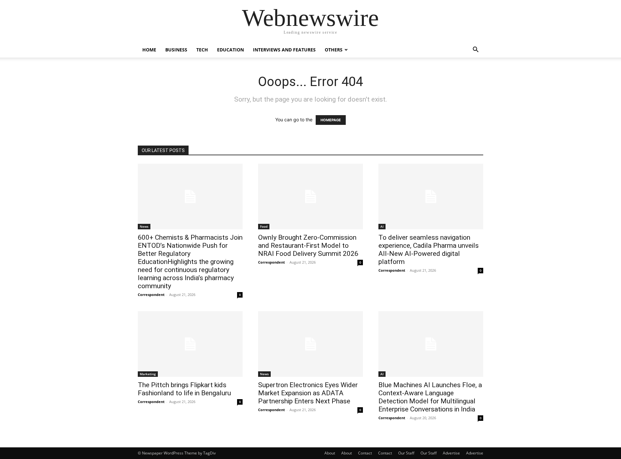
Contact (365, 453)
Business (176, 50)
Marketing (148, 374)
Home (149, 50)
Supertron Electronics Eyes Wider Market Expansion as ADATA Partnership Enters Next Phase (308, 393)
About (329, 453)
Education (230, 50)
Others (334, 50)
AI (382, 226)
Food (263, 226)
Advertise (451, 453)
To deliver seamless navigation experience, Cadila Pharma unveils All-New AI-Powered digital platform (428, 250)
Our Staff (406, 453)
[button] (475, 50)
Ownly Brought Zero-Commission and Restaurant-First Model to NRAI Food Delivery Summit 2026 (308, 245)
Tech (202, 50)
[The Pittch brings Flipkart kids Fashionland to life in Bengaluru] (190, 344)
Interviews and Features (284, 50)
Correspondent (151, 294)
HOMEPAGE (331, 120)
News (144, 226)
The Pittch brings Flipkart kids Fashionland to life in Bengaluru (184, 389)
